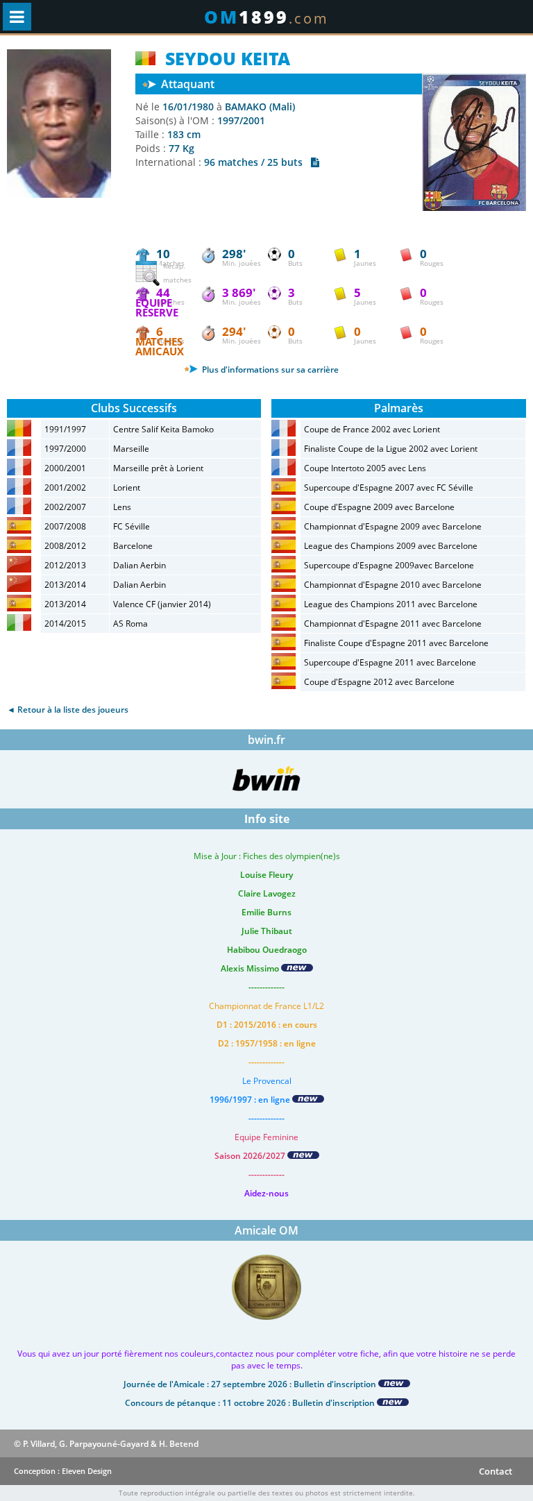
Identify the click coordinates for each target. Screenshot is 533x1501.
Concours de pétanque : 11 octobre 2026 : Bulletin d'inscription (251, 1403)
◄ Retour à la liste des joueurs (67, 709)
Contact (495, 1471)
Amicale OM (266, 1230)
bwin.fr (266, 739)
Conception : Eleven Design (63, 1471)
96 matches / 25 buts (257, 162)
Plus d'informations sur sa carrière (269, 369)
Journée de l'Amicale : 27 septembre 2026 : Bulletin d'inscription (251, 1384)
